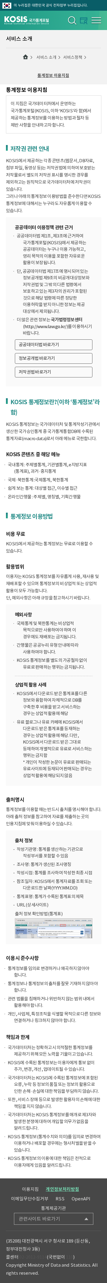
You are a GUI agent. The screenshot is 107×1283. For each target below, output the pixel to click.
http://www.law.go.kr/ (45, 326)
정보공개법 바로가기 (37, 358)
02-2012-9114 (33, 1257)
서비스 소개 (46, 57)
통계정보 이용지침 (53, 75)
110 (69, 1257)
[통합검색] (72, 20)
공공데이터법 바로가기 (39, 344)
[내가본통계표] (83, 20)
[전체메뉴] (96, 20)
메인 (26, 57)
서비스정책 (72, 57)
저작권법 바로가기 (35, 372)
